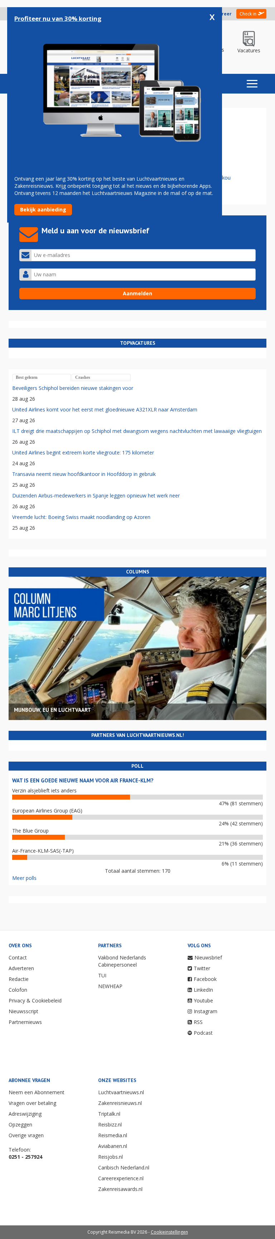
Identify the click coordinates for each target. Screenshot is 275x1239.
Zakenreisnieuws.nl (120, 1103)
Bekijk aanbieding (43, 209)
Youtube (203, 1000)
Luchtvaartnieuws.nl (121, 1092)
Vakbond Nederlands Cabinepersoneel (122, 961)
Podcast (203, 1032)
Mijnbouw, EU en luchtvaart (52, 709)
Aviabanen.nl (112, 1146)
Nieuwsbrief (208, 957)
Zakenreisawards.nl (120, 1189)
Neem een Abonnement (36, 1092)
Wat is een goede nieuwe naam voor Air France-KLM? (83, 780)
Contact (18, 957)
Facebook (205, 979)
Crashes (82, 377)
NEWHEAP (110, 986)
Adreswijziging (25, 1113)
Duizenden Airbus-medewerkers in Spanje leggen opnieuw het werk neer (96, 495)
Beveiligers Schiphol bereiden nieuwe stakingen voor (72, 388)
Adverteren (21, 968)
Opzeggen (20, 1124)
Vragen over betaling (32, 1103)
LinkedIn (203, 989)
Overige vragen (26, 1135)
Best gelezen (27, 377)
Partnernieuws (25, 1022)
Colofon (18, 989)
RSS (198, 1022)
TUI (102, 975)
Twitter (202, 968)
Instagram (205, 1011)
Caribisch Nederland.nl (123, 1167)
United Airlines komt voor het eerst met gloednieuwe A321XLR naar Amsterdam (104, 409)
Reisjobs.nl (110, 1156)
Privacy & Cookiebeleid (35, 1000)
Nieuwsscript (23, 1011)
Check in (248, 14)
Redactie (19, 979)
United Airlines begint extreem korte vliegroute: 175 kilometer (83, 452)
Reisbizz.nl (110, 1124)
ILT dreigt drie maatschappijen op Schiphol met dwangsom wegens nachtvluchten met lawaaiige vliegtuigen (137, 431)
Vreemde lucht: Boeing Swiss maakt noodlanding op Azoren (81, 517)
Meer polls (24, 878)
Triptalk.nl (109, 1113)
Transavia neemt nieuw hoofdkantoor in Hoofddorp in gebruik (84, 474)
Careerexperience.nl (121, 1178)
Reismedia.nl (112, 1135)
